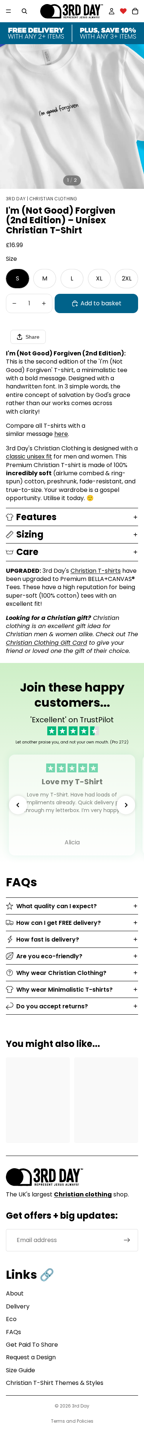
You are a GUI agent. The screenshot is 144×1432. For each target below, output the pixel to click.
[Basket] (135, 11)
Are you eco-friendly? (49, 956)
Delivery (18, 1306)
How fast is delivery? (47, 939)
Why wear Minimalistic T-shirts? (64, 989)
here (61, 434)
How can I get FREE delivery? (58, 923)
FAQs (13, 1332)
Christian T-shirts (96, 570)
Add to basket (100, 303)
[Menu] (8, 11)
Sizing (30, 534)
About (15, 1293)
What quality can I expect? (56, 906)
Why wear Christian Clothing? (61, 973)
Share (32, 337)
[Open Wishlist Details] (123, 11)
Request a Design (31, 1357)
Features (36, 517)
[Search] (24, 11)
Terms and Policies (72, 1421)
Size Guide (20, 1370)
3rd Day (80, 1406)
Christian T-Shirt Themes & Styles (54, 1383)
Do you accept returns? (52, 1006)
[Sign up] (127, 1240)
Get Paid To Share (32, 1344)
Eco (11, 1319)
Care (27, 552)
